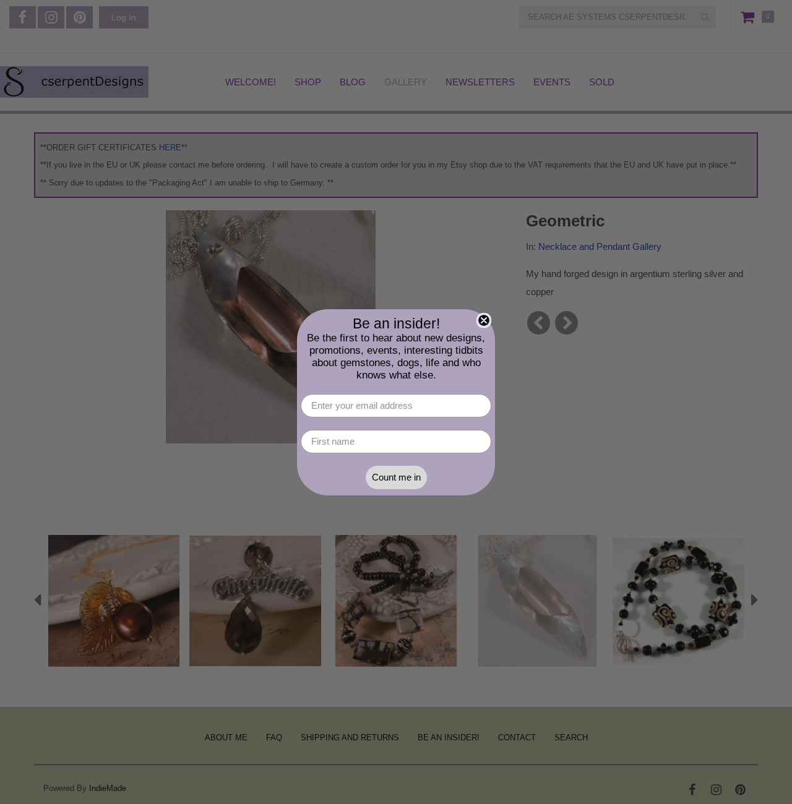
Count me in (396, 477)
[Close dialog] (484, 320)
